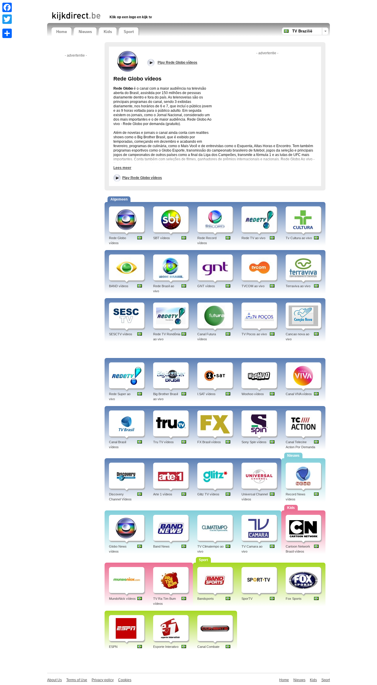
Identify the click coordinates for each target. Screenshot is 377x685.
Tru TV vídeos (163, 442)
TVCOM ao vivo (253, 286)
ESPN (113, 646)
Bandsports (205, 598)
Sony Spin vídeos (254, 442)
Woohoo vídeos (253, 394)
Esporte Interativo (165, 646)
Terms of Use (76, 680)
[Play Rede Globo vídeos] (128, 61)
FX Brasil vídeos (209, 442)
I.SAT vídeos (206, 394)
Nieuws (85, 31)
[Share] (7, 33)
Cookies (124, 680)
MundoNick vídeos (122, 598)
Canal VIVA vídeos (299, 394)
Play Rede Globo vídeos (142, 178)
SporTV (247, 598)
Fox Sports (294, 598)
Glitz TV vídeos (208, 494)
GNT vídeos (206, 286)
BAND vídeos (118, 286)
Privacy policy (103, 680)
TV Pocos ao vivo (254, 334)
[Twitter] (7, 19)
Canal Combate (208, 646)
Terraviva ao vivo (298, 286)
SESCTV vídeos (120, 334)
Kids (108, 31)
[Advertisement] (120, 5)
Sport (129, 31)
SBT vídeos (161, 238)
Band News (161, 546)
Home (61, 31)
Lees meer (122, 168)
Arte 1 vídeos (162, 494)
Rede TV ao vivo (253, 238)
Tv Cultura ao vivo (299, 238)
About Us (54, 680)
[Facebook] (7, 7)
